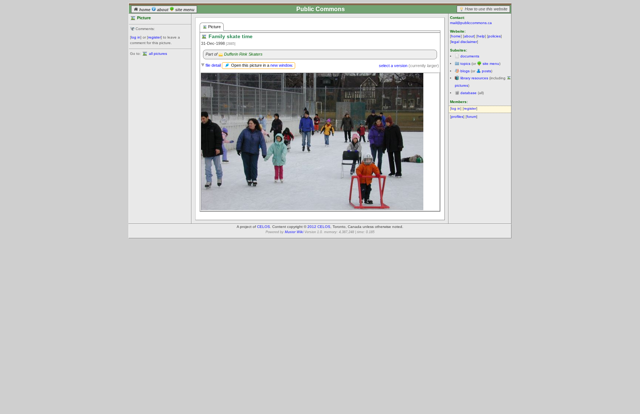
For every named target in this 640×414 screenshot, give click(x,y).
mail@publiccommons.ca (471, 23)
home (144, 9)
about (163, 9)
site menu (184, 9)
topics (465, 64)
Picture (214, 26)
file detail (213, 65)
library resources (474, 78)
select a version (393, 65)
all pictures (158, 54)
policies (494, 36)
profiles (457, 117)
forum (471, 117)
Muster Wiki (294, 232)
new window (281, 65)
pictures (461, 85)
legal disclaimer (464, 42)
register (154, 37)
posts (486, 71)
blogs (465, 71)
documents (469, 56)
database (468, 93)
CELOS (263, 227)
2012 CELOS (318, 227)
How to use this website (486, 9)
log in (135, 37)
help (481, 36)
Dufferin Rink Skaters (243, 54)
